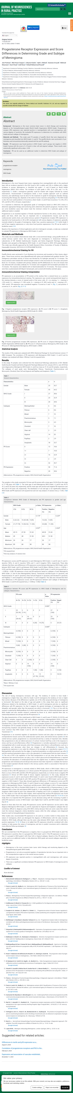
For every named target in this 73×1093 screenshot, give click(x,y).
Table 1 (52, 371)
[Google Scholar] (13, 883)
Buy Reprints (34, 28)
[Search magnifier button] (64, 9)
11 (23, 286)
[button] (69, 13)
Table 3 (43, 582)
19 (2, 755)
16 (56, 747)
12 (25, 286)
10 (14, 226)
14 (11, 732)
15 (31, 743)
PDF (65, 28)
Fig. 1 (55, 284)
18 (67, 751)
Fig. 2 (20, 286)
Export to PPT (11, 302)
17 (67, 749)
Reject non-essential (52, 1087)
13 (51, 708)
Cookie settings (37, 1087)
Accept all (65, 1087)
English (6, 35)
